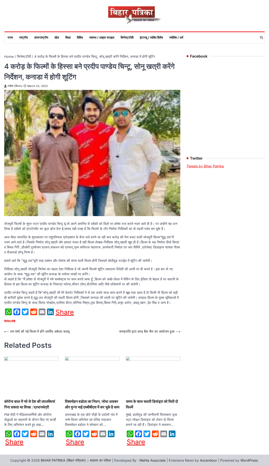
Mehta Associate (153, 460)
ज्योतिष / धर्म (176, 37)
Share (64, 312)
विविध (80, 37)
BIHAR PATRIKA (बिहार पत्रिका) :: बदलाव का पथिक (76, 460)
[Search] (261, 37)
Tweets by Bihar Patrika (205, 166)
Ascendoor (208, 460)
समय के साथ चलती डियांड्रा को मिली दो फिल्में (152, 404)
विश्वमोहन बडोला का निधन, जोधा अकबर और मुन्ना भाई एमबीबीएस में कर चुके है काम (92, 404)
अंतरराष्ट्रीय (41, 37)
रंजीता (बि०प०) (15, 86)
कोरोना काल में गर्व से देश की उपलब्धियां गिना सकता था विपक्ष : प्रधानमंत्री (29, 404)
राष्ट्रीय (23, 37)
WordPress (249, 460)
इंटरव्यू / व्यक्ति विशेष (151, 37)
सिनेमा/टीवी (127, 37)
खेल (56, 37)
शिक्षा (68, 37)
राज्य (10, 37)
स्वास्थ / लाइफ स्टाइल (101, 37)
